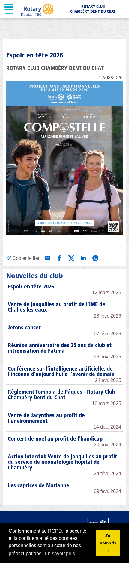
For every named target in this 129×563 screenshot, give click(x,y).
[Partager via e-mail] (47, 257)
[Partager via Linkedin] (83, 257)
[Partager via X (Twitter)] (71, 257)
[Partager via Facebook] (59, 257)
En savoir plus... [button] (62, 553)
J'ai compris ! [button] (108, 542)
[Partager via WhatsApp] (95, 257)
